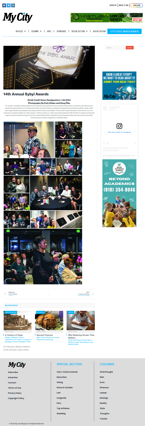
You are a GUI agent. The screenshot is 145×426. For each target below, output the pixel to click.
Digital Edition (99, 31)
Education (62, 377)
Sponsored (61, 31)
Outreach (40, 312)
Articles (19, 31)
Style (102, 408)
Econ (102, 382)
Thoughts (104, 413)
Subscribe (13, 372)
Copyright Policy (16, 398)
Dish (102, 377)
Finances (104, 387)
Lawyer (103, 392)
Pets (59, 403)
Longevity (61, 398)
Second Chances (48, 337)
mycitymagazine (124, 156)
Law (58, 392)
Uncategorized (10, 312)
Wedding (61, 413)
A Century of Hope (18, 338)
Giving (60, 382)
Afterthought (106, 372)
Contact (12, 382)
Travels (103, 418)
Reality (103, 403)
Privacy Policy (14, 393)
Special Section (78, 31)
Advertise (13, 377)
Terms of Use (14, 388)
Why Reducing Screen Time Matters (81, 339)
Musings (104, 398)
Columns (35, 31)
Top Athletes (63, 408)
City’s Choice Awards (67, 372)
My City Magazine (109, 156)
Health (71, 312)
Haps (49, 31)
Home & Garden (65, 387)
